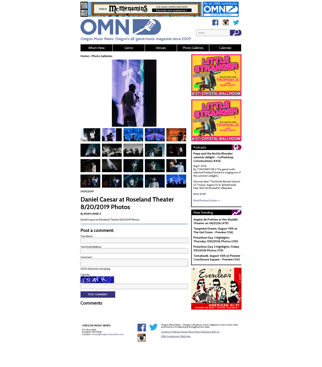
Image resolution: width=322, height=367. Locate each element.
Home (84, 56)
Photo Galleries (193, 48)
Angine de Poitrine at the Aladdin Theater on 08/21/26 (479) (215, 221)
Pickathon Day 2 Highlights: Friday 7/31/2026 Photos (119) (216, 248)
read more (199, 194)
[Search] (235, 33)
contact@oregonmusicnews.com (107, 334)
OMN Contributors (170, 336)
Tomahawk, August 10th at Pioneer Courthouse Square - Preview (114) (216, 257)
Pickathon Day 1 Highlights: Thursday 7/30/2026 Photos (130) (215, 239)
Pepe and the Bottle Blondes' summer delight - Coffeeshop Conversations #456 (213, 157)
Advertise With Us (210, 331)
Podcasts (199, 147)
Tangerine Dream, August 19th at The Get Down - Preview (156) (215, 230)
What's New (96, 48)
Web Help (186, 336)
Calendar (225, 48)
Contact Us (166, 331)
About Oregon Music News (187, 331)
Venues (161, 48)
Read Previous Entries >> (206, 200)
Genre (128, 48)
